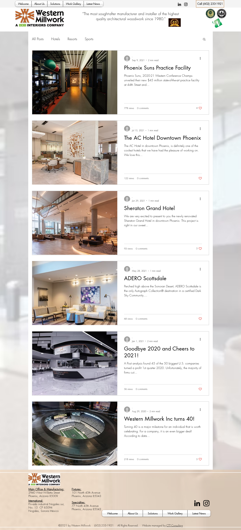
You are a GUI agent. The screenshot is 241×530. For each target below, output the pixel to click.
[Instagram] (186, 4)
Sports (89, 39)
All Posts (38, 39)
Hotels (55, 39)
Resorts (72, 39)
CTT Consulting (174, 525)
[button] (204, 39)
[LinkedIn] (179, 4)
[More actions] (201, 58)
